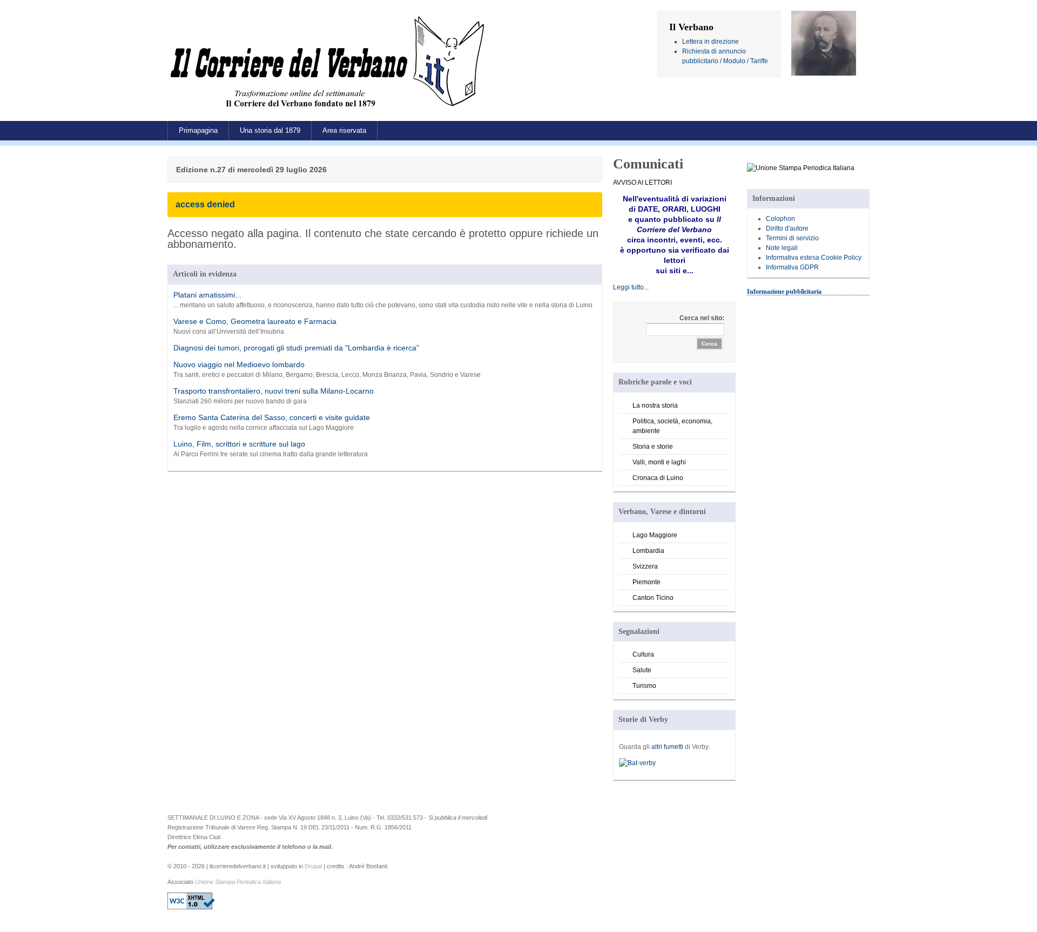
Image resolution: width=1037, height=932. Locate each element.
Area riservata (344, 130)
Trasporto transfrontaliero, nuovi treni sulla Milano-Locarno (273, 391)
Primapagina (198, 130)
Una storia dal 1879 (270, 130)
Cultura (643, 654)
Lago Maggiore (654, 535)
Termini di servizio (792, 238)
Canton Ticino (653, 598)
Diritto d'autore (787, 228)
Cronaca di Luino (657, 478)
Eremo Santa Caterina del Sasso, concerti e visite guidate (271, 417)
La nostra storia (655, 405)
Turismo (644, 686)
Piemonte (646, 582)
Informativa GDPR (792, 267)
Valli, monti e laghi (659, 462)
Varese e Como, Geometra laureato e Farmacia (254, 321)
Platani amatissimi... (207, 295)
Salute (641, 670)
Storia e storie (652, 446)
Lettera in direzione (710, 41)
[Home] (330, 110)
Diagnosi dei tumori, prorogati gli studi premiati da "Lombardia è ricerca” (296, 347)
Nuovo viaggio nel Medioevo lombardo (239, 364)
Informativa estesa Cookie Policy (813, 257)
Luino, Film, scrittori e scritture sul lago (239, 444)
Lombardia (648, 551)
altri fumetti (667, 747)
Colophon (780, 218)
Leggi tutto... (631, 287)
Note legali (782, 248)
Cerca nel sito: (701, 318)
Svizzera (645, 566)
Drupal (313, 866)
